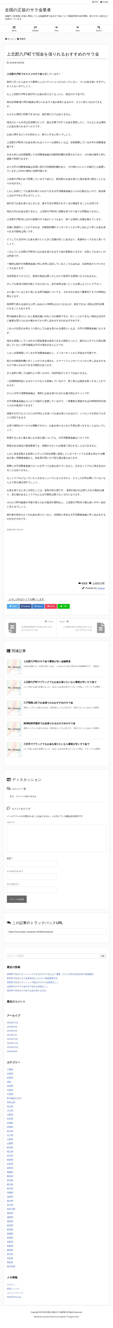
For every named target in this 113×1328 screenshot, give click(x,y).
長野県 (10, 1242)
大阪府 (10, 1114)
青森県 (84, 583)
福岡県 (10, 1217)
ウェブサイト (13, 884)
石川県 (10, 1205)
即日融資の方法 (14, 1098)
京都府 (10, 1073)
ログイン (11, 1284)
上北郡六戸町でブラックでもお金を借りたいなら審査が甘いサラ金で (60, 681)
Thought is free (72, 1317)
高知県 (10, 1258)
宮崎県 (10, 1127)
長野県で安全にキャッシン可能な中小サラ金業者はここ (32, 982)
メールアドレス (15, 871)
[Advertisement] (56, 552)
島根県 (10, 1159)
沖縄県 (10, 1192)
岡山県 (10, 1151)
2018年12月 (12, 1039)
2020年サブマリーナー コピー (46, 1322)
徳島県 (10, 1168)
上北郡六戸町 (98, 583)
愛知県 (10, 1176)
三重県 (10, 1069)
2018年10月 (12, 1047)
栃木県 (10, 1188)
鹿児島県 (11, 1266)
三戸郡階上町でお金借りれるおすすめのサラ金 (48, 702)
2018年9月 (12, 1051)
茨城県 (10, 1233)
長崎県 (10, 1237)
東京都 (10, 1184)
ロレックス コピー (26, 1322)
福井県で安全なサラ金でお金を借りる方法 (26, 990)
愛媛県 (10, 1172)
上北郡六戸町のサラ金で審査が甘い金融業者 (47, 661)
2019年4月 (12, 1026)
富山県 (10, 1131)
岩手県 (10, 1155)
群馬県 (10, 1229)
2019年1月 (12, 1035)
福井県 (10, 1213)
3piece (101, 588)
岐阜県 (10, 1147)
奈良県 (10, 1118)
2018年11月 (12, 1043)
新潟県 (10, 1180)
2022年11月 (12, 1022)
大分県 (10, 1110)
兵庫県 (10, 1086)
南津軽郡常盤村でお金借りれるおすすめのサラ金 (49, 723)
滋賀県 (10, 1196)
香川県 (10, 1254)
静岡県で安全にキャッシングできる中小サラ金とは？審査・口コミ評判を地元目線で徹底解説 (50, 974)
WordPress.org (14, 1297)
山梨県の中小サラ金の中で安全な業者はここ (27, 986)
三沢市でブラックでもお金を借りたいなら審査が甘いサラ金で (56, 743)
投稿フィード (13, 1288)
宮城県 (10, 1123)
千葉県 (10, 1094)
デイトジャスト (88, 1322)
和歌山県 (11, 1102)
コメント (11, 822)
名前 (10, 858)
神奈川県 (11, 1209)
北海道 (10, 1090)
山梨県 (10, 1143)
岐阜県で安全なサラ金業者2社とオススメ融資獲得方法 (32, 978)
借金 (9, 1082)
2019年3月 (12, 1031)
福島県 (10, 1221)
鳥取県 (10, 1262)
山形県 (10, 1139)
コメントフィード (15, 1293)
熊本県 (10, 1200)
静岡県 (10, 1250)
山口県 (10, 1135)
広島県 (10, 1164)
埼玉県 (10, 1106)
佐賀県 (10, 1077)
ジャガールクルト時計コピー (70, 1322)
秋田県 (10, 1225)
